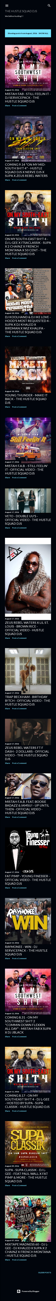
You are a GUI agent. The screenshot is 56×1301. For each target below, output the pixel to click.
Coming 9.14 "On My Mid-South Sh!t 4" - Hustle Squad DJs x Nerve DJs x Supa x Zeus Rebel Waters (26, 170)
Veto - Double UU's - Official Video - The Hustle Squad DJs (28, 519)
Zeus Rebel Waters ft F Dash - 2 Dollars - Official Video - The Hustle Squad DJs (27, 753)
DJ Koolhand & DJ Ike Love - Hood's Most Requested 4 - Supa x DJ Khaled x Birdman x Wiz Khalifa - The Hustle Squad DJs (28, 324)
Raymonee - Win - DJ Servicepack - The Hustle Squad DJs (26, 950)
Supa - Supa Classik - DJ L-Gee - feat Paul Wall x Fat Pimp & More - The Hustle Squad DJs (26, 1175)
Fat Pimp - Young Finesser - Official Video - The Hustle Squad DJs (28, 879)
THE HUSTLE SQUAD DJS (21, 11)
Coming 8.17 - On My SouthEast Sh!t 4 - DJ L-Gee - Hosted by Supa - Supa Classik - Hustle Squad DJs (27, 1101)
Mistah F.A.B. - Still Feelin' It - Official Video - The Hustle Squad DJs (26, 469)
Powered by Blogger (30, 1291)
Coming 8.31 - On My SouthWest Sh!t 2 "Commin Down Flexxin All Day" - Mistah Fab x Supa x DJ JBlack (28, 1024)
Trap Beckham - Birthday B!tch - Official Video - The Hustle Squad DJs (27, 700)
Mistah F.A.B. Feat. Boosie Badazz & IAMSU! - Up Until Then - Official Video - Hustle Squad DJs (27, 807)
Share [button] (7, 105)
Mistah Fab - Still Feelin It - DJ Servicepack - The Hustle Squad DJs (28, 97)
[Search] (49, 5)
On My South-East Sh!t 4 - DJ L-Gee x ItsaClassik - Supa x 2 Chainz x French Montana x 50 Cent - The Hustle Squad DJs (28, 246)
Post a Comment (19, 105)
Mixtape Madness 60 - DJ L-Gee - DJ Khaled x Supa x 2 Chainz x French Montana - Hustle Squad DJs (28, 1249)
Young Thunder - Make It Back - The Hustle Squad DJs (26, 398)
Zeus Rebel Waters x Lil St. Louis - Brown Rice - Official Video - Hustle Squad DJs (27, 628)
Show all (43, 33)
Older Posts (44, 1272)
